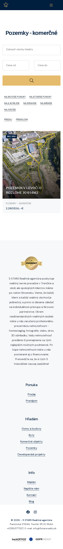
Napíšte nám (31, 488)
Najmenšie (46, 103)
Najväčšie (10, 109)
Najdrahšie (29, 103)
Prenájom (22, 119)
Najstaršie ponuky (40, 96)
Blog (31, 501)
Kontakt (31, 495)
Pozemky (31, 448)
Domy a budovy (31, 428)
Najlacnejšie (11, 103)
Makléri (31, 482)
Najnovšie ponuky (15, 96)
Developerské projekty (31, 454)
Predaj (8, 119)
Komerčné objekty (31, 441)
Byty (31, 435)
